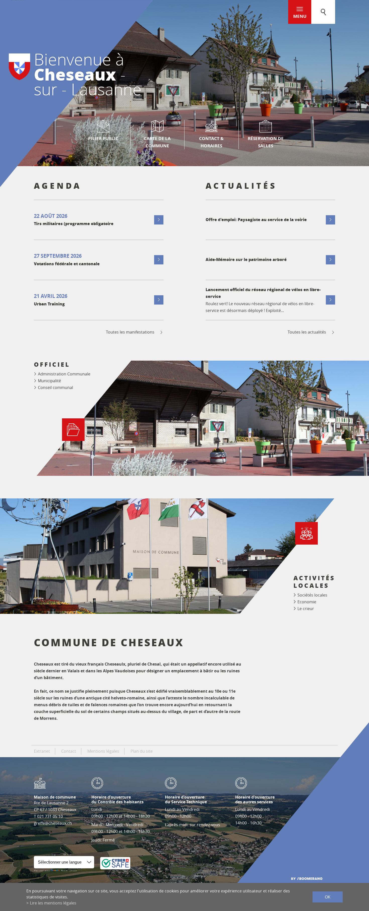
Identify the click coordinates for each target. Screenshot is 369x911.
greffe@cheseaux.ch (53, 823)
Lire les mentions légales (53, 903)
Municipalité (49, 380)
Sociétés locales (312, 595)
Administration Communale (64, 374)
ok (327, 897)
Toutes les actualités (307, 332)
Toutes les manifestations (130, 332)
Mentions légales (103, 751)
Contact (68, 751)
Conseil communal (55, 387)
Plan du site (142, 751)
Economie (306, 602)
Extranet (42, 751)
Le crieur (305, 608)
